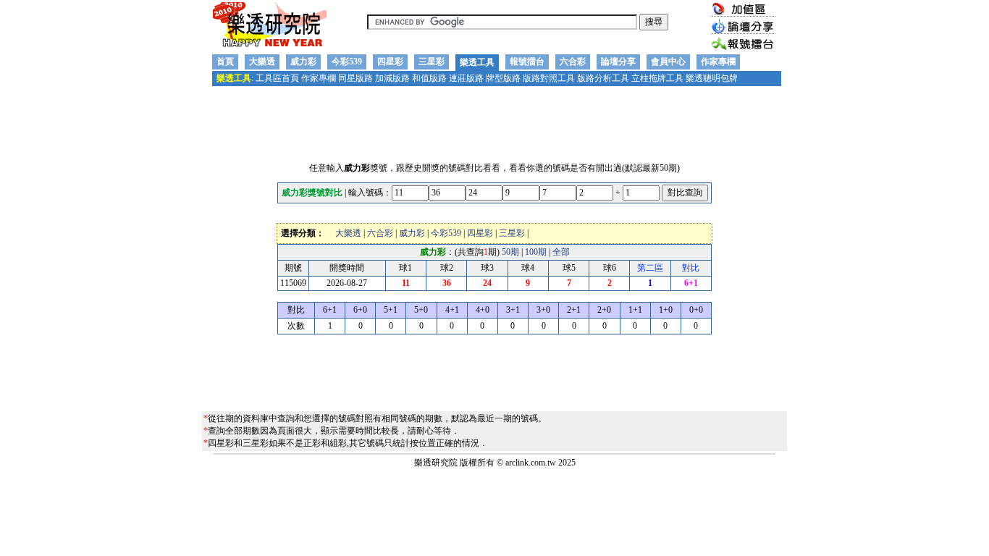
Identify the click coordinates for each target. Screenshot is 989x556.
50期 (510, 252)
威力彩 (303, 61)
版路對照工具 (549, 78)
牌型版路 (503, 78)
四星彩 (390, 61)
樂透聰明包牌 (712, 78)
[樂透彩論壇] (743, 31)
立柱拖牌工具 (657, 78)
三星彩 (431, 61)
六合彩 (573, 61)
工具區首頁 (277, 78)
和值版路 (429, 78)
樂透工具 (477, 62)
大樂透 (262, 61)
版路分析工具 (603, 78)
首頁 (225, 61)
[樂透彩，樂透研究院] (270, 47)
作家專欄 (718, 61)
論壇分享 (618, 61)
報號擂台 (527, 61)
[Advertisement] (494, 120)
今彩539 (347, 61)
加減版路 (392, 78)
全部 (561, 252)
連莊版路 (466, 78)
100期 (536, 252)
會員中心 (668, 61)
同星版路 (355, 78)
